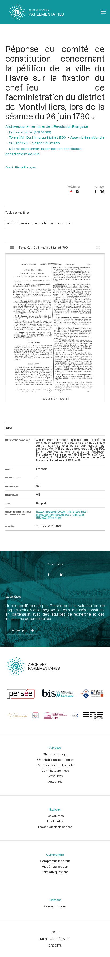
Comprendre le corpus (55, 861)
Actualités (55, 781)
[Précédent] (49, 390)
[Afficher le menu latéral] (12, 247)
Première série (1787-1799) (30, 132)
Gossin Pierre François (20, 167)
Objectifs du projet (55, 754)
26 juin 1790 (18, 143)
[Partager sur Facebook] (95, 192)
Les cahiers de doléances (55, 826)
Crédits (55, 945)
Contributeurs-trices (55, 770)
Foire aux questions (55, 872)
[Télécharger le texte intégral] (77, 192)
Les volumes (55, 815)
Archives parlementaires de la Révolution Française (46, 126)
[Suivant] (60, 390)
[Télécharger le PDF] (71, 192)
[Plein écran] (98, 247)
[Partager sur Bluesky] (102, 192)
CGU (55, 932)
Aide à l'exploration (55, 866)
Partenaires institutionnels (55, 765)
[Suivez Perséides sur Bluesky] (61, 574)
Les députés (55, 821)
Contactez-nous (55, 906)
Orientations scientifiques (55, 759)
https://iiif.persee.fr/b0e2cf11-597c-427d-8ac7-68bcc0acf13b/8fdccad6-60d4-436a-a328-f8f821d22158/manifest (61, 514)
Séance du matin (46, 143)
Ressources (55, 776)
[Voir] (93, 116)
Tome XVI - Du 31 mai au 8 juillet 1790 (37, 137)
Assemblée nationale (87, 137)
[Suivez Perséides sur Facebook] (48, 574)
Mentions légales (55, 938)
